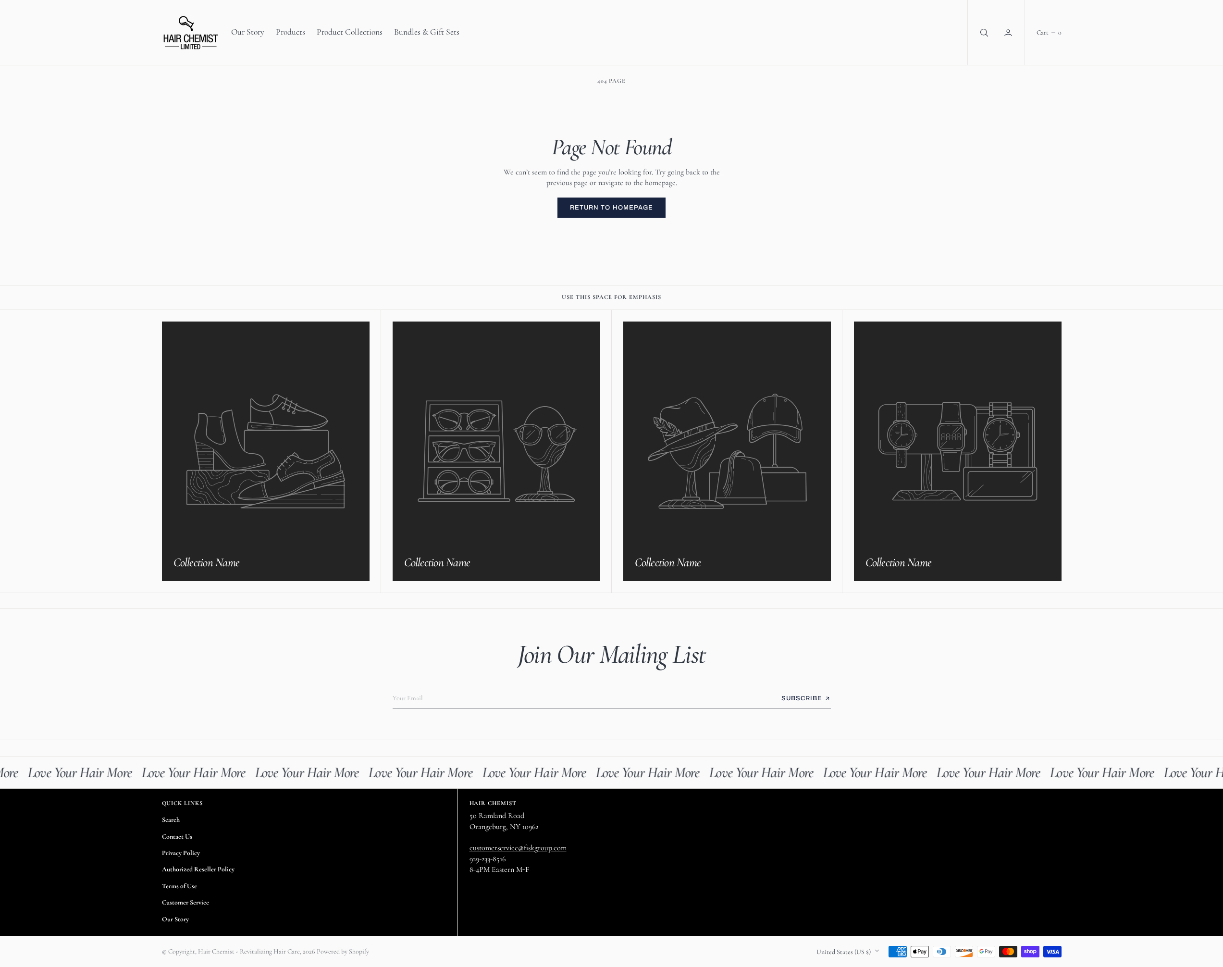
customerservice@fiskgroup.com (518, 848)
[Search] (983, 32)
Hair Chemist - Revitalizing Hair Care (249, 951)
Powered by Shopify (343, 951)
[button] (1009, 32)
